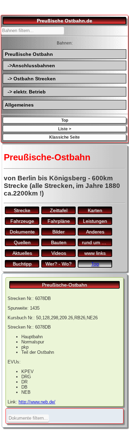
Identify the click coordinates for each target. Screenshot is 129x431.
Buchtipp (22, 264)
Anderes (95, 231)
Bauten (58, 242)
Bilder (58, 231)
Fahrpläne (58, 221)
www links (95, 253)
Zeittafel (58, 210)
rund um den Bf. (97, 242)
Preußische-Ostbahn (64, 285)
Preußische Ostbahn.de (64, 20)
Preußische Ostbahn (29, 54)
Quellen (22, 242)
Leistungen (95, 221)
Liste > (64, 129)
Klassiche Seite (64, 137)
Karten (95, 210)
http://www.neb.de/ (37, 401)
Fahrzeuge (22, 221)
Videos (58, 253)
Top (64, 120)
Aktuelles (22, 253)
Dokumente (22, 231)
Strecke (22, 210)
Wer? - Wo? (58, 264)
